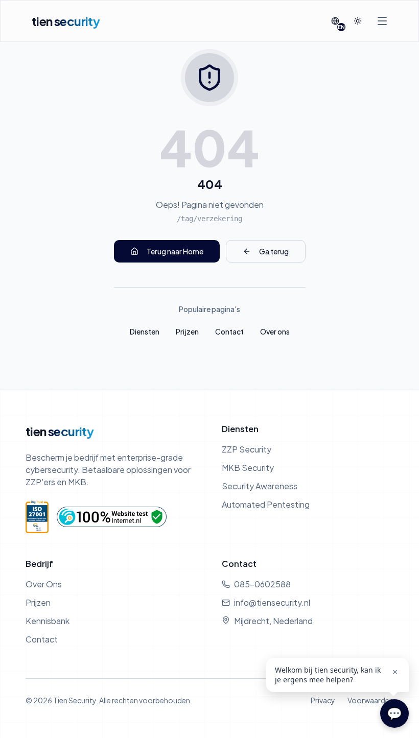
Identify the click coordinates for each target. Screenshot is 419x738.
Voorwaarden (370, 700)
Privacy (323, 700)
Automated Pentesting (266, 504)
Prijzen (187, 331)
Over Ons (44, 584)
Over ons (275, 331)
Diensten (144, 331)
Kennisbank (47, 620)
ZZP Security (246, 449)
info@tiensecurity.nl (272, 602)
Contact (229, 331)
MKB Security (248, 467)
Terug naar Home (175, 251)
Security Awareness (259, 486)
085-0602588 (262, 584)
